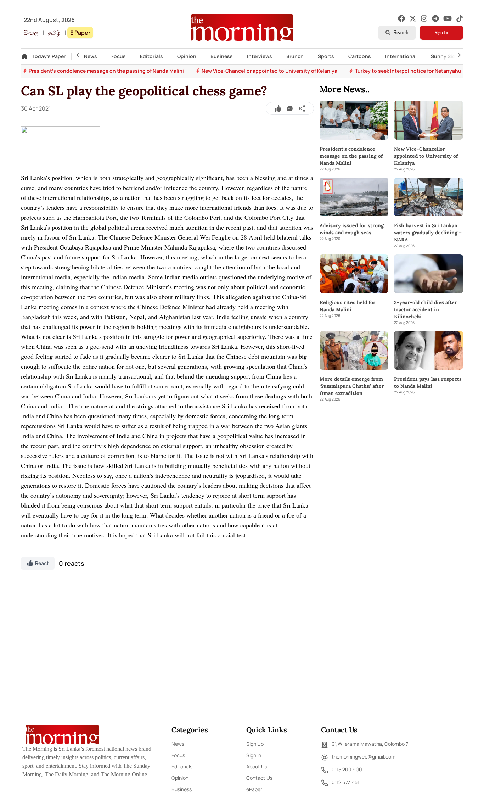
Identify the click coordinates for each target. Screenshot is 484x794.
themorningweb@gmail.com (363, 756)
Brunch (295, 56)
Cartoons (359, 56)
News (90, 56)
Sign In (441, 32)
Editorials (151, 56)
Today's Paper (49, 56)
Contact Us (259, 778)
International (401, 56)
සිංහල (31, 33)
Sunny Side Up (448, 56)
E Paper (80, 33)
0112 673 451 (345, 782)
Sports (326, 56)
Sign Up (255, 743)
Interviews (259, 56)
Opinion (186, 56)
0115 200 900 (347, 769)
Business (221, 56)
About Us (256, 766)
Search (401, 32)
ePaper (254, 789)
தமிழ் (54, 33)
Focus (118, 56)
